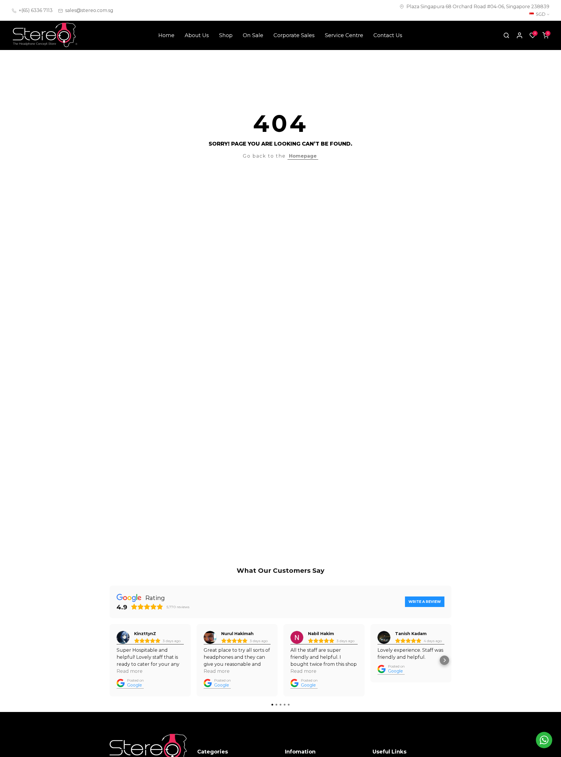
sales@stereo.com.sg (89, 10)
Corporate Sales (294, 35)
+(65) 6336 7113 (36, 10)
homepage (303, 156)
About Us (197, 35)
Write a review (424, 601)
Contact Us (387, 35)
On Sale (253, 35)
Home (166, 35)
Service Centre (344, 35)
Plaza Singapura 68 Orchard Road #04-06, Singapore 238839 (477, 6)
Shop (226, 35)
